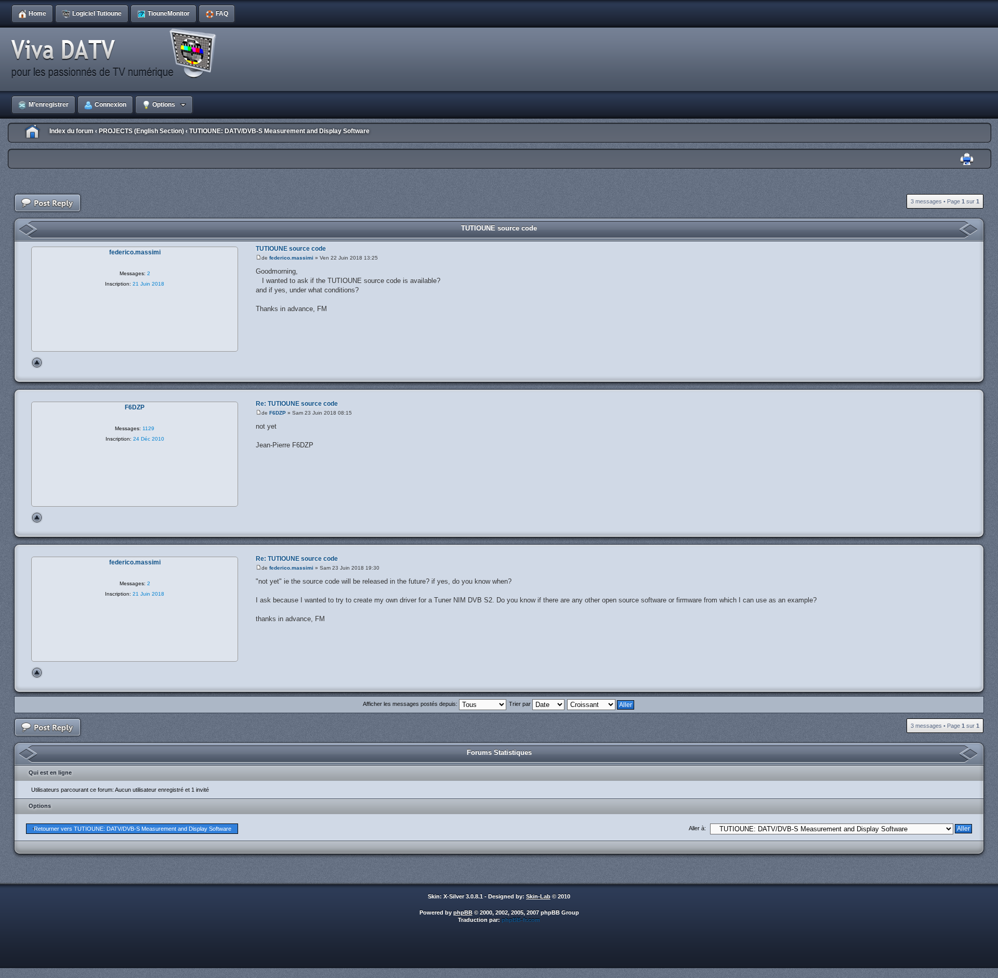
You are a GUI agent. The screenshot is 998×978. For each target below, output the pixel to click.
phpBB (462, 912)
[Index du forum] (117, 54)
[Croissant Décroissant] (601, 704)
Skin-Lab (538, 896)
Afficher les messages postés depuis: (411, 704)
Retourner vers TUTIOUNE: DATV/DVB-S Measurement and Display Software (132, 829)
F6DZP (277, 413)
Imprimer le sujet (967, 159)
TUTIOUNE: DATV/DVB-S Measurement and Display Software (279, 131)
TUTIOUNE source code (499, 228)
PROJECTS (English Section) (141, 131)
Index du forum (71, 131)
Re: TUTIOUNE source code (297, 403)
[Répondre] (47, 203)
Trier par (520, 704)
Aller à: (697, 828)
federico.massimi (291, 258)
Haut (37, 362)
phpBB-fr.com (521, 920)
